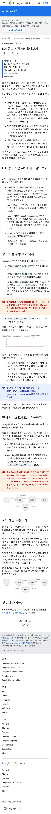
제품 (8, 38)
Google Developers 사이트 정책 (17, 643)
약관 (3, 802)
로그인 (45, 3)
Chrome (5, 728)
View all (5, 753)
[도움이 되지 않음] (21, 44)
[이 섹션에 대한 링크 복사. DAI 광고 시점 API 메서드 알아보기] (4, 172)
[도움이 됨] (17, 44)
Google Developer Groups (12, 668)
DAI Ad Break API (29, 3)
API (47, 38)
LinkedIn (5, 704)
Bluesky (5, 696)
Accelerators (7, 676)
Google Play (7, 749)
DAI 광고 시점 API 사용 (12, 613)
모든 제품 (5, 791)
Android (5, 724)
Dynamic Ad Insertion (22, 38)
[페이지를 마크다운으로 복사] (13, 53)
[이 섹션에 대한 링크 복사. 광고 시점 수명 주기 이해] (36, 254)
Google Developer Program (13, 663)
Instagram (6, 700)
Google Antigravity (9, 741)
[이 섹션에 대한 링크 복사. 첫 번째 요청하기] (26, 603)
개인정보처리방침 (15, 802)
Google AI (6, 787)
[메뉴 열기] (4, 3)
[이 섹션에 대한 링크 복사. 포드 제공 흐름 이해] (30, 520)
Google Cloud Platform (11, 783)
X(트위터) (6, 708)
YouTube (6, 712)
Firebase (5, 732)
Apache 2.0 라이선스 (11, 641)
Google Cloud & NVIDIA (11, 680)
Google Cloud (7, 745)
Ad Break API (10, 11)
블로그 (4, 691)
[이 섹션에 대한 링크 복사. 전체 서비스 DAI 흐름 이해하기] (44, 417)
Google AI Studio (9, 736)
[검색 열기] (39, 3)
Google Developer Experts (12, 672)
